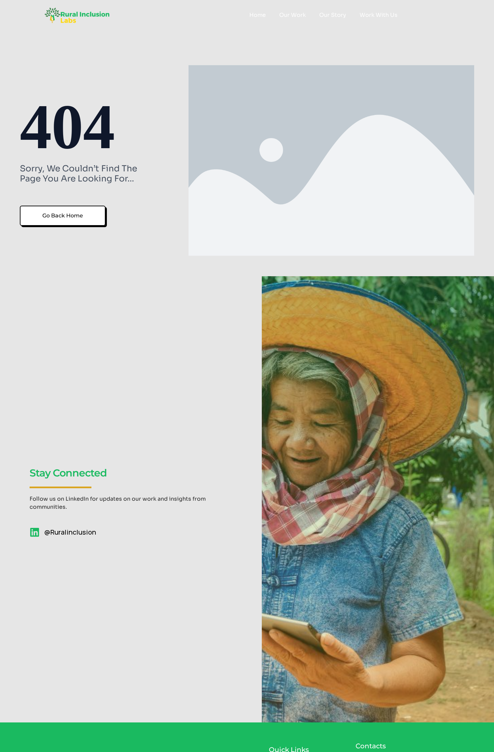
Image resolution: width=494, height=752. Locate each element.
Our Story (332, 14)
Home (257, 14)
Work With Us (379, 14)
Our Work (292, 14)
